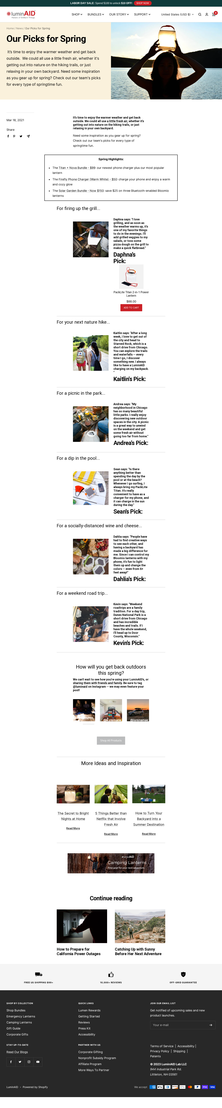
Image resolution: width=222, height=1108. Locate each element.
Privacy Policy (159, 1051)
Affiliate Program (90, 1064)
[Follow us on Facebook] (11, 1061)
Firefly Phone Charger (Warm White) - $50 (88, 179)
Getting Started (89, 1016)
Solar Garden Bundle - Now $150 (81, 190)
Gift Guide (13, 1028)
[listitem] (8, 136)
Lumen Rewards (89, 1010)
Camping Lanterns (19, 1022)
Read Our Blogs (17, 1052)
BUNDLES (94, 14)
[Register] (210, 1025)
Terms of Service (161, 1046)
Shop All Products (111, 740)
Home (10, 28)
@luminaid (80, 686)
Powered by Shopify (35, 1087)
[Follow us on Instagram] (28, 1061)
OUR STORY (117, 14)
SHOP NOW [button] (142, 3)
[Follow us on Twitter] (19, 1061)
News (19, 28)
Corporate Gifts (17, 1034)
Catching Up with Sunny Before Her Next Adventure (138, 951)
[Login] (206, 14)
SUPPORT (141, 14)
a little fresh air (117, 121)
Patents (155, 1056)
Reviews (84, 1022)
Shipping (179, 1051)
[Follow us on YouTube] (37, 1061)
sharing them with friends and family (97, 683)
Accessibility (86, 1034)
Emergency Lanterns (21, 1016)
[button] (199, 14)
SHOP (76, 14)
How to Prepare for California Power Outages (78, 951)
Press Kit (84, 1028)
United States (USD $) (175, 14)
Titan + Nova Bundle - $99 (77, 167)
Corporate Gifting (90, 1052)
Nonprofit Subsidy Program (97, 1058)
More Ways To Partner (93, 1070)
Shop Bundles (16, 1010)
